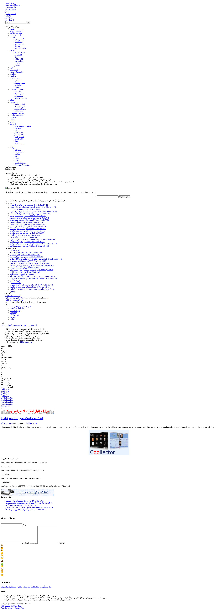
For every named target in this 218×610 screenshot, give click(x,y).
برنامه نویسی (15, 70)
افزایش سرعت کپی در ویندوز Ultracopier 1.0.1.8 (28, 227)
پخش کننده (19, 111)
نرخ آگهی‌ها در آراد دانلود (14, 300)
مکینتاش (18, 85)
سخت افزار (19, 132)
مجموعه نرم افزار (17, 115)
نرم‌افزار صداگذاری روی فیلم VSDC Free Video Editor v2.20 (32, 276)
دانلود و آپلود (19, 59)
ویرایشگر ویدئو (20, 109)
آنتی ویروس (19, 39)
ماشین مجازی (20, 83)
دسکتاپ (13, 74)
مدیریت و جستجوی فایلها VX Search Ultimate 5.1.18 (29, 246)
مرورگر (17, 63)
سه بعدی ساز (20, 152)
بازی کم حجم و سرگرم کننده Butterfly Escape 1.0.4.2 (30, 287)
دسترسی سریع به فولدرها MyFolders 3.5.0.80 (27, 233)
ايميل (24, 525)
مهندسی (13, 117)
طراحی (17, 154)
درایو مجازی (19, 93)
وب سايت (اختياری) (29, 543)
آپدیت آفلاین (19, 42)
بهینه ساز (18, 128)
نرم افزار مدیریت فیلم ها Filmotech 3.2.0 (25, 235)
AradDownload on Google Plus (12, 608)
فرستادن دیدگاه (7, 423)
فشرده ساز (19, 135)
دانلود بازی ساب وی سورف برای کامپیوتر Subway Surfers (31, 270)
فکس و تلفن (19, 137)
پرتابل (12, 122)
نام (23, 522)
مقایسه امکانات (7, 398)
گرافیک (12, 147)
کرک (12, 145)
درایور (17, 130)
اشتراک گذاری (20, 52)
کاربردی (13, 124)
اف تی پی (18, 55)
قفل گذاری (19, 139)
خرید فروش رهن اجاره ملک (20, 306)
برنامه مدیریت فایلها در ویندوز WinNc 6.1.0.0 (26, 222)
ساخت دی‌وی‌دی (21, 98)
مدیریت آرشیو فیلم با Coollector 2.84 (22, 418)
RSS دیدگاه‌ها (16, 606)
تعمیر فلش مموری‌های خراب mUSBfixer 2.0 (26, 257)
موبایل (12, 119)
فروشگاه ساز (10, 9)
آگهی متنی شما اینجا (12, 296)
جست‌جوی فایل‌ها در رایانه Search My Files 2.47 (28, 216)
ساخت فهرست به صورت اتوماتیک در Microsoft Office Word (32, 265)
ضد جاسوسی (20, 44)
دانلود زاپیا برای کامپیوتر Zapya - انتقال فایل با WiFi (29, 205)
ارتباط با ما (9, 20)
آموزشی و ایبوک (16, 31)
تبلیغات (8, 16)
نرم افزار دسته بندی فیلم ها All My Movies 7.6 (27, 231)
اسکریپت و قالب (16, 33)
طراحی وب (19, 61)
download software (17, 308)
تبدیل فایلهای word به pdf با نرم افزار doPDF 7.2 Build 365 (31, 285)
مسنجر (17, 65)
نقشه (17, 160)
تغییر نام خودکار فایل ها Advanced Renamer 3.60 (28, 229)
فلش (16, 156)
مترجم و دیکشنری (17, 113)
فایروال (17, 46)
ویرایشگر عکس (20, 163)
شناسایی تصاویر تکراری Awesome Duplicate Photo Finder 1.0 (32, 239)
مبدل (16, 141)
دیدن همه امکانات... (26, 342)
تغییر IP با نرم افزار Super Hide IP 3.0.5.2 (25, 255)
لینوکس (17, 81)
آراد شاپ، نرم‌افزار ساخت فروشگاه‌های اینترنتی (19, 325)
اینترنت (12, 50)
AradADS (53, 413)
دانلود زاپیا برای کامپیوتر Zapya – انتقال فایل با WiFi (24, 501)
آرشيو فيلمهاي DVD (8, 587)
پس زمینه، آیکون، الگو (23, 165)
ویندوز (17, 87)
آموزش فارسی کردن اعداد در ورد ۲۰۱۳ (25, 272)
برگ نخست (9, 3)
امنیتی (12, 37)
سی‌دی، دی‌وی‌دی (16, 89)
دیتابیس (13, 76)
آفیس (12, 29)
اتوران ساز (18, 91)
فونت (17, 158)
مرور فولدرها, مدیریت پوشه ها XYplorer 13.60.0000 (29, 220)
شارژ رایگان (14, 315)
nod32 (12, 319)
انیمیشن (18, 150)
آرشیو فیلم (27, 587)
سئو (6, 12)
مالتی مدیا (14, 102)
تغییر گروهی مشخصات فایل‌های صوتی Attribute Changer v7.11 (33, 207)
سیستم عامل (15, 78)
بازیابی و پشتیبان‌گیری (23, 126)
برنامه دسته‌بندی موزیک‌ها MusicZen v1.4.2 (26, 209)
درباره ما (8, 18)
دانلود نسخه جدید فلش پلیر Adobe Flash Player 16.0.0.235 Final (33, 278)
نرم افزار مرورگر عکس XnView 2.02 (24, 237)
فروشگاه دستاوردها (12, 5)
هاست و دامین (10, 14)
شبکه (12, 100)
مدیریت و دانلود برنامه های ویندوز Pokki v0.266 (27, 224)
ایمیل (16, 57)
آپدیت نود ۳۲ (14, 250)
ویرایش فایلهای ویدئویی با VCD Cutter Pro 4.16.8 (28, 261)
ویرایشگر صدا (20, 106)
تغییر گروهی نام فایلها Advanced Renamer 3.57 (27, 242)
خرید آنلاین (5, 389)
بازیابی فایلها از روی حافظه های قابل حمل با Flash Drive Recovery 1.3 (36, 259)
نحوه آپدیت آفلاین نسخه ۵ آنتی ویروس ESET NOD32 (30, 263)
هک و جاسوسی (20, 48)
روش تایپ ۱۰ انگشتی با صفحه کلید (23, 274)
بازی (11, 68)
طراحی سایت (10, 7)
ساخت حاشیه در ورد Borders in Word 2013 (26, 252)
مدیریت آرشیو (46, 587)
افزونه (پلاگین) (15, 35)
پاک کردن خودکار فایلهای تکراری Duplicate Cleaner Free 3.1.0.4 (33, 244)
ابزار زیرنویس (20, 104)
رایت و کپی (19, 96)
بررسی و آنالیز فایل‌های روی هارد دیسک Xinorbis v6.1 (30, 214)
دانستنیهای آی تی (16, 72)
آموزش (13, 317)
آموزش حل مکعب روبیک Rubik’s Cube (24, 268)
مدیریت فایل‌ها (20, 143)
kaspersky (13, 313)
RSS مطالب (5, 606)
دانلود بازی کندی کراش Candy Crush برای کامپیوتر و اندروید (32, 289)
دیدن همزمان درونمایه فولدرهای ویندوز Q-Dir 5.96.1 (29, 218)
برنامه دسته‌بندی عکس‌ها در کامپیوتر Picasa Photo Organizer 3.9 (33, 211)
